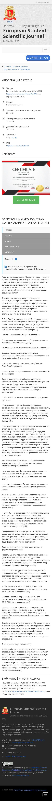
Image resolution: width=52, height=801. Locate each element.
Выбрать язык (43, 2)
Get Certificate (26, 199)
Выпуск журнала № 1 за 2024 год (17, 69)
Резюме (8, 235)
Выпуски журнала (21, 67)
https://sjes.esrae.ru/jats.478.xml (17, 146)
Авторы (8, 230)
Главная (8, 67)
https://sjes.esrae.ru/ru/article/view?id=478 (21, 94)
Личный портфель (39, 58)
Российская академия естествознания (30, 790)
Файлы (8, 241)
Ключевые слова (12, 246)
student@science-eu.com (22, 742)
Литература (10, 252)
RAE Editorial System (20, 775)
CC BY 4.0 (13, 138)
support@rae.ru (38, 740)
